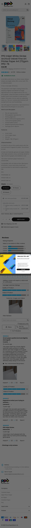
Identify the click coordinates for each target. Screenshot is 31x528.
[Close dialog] (30, 255)
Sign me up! (23, 269)
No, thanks (23, 271)
